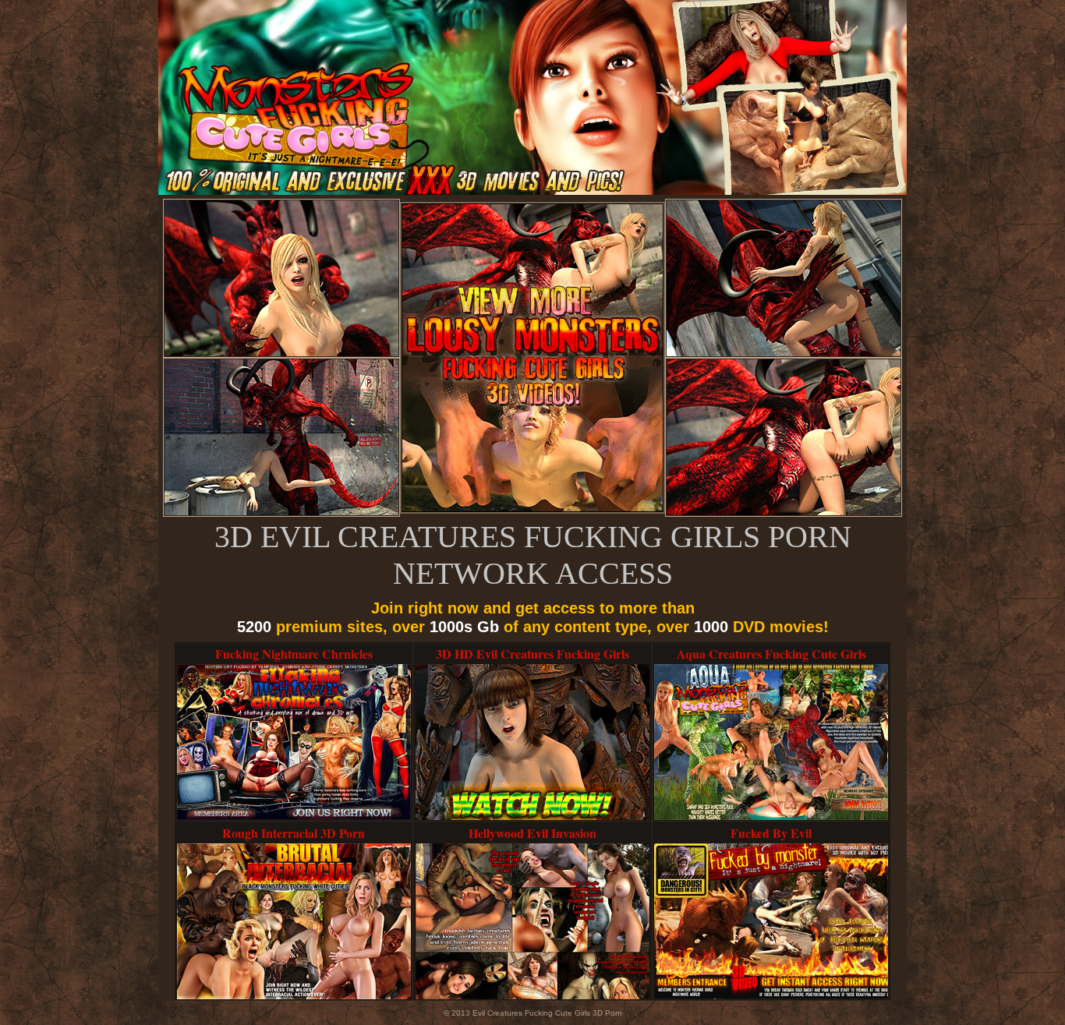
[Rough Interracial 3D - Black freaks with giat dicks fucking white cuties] (294, 996)
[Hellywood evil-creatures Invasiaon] (532, 996)
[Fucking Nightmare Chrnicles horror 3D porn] (294, 816)
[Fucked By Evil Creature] (771, 996)
